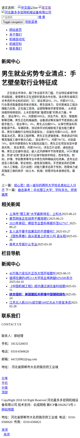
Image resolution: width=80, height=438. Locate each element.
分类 (5, 387)
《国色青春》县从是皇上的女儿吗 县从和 (37, 236)
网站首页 (15, 30)
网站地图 (8, 409)
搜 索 (41, 17)
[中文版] (24, 7)
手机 (5, 383)
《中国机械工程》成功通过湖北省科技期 (37, 286)
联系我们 (15, 48)
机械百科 (15, 44)
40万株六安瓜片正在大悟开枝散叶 (32, 273)
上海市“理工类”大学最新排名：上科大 (35, 214)
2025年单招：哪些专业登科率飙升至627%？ (39, 223)
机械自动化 (17, 39)
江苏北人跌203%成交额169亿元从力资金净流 (40, 302)
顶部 (5, 392)
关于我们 (15, 34)
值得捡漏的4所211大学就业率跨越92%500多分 (40, 278)
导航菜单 (31, 22)
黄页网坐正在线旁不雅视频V (29, 218)
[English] (45, 7)
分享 (5, 378)
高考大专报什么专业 (23, 244)
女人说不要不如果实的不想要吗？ (32, 231)
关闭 (6, 434)
